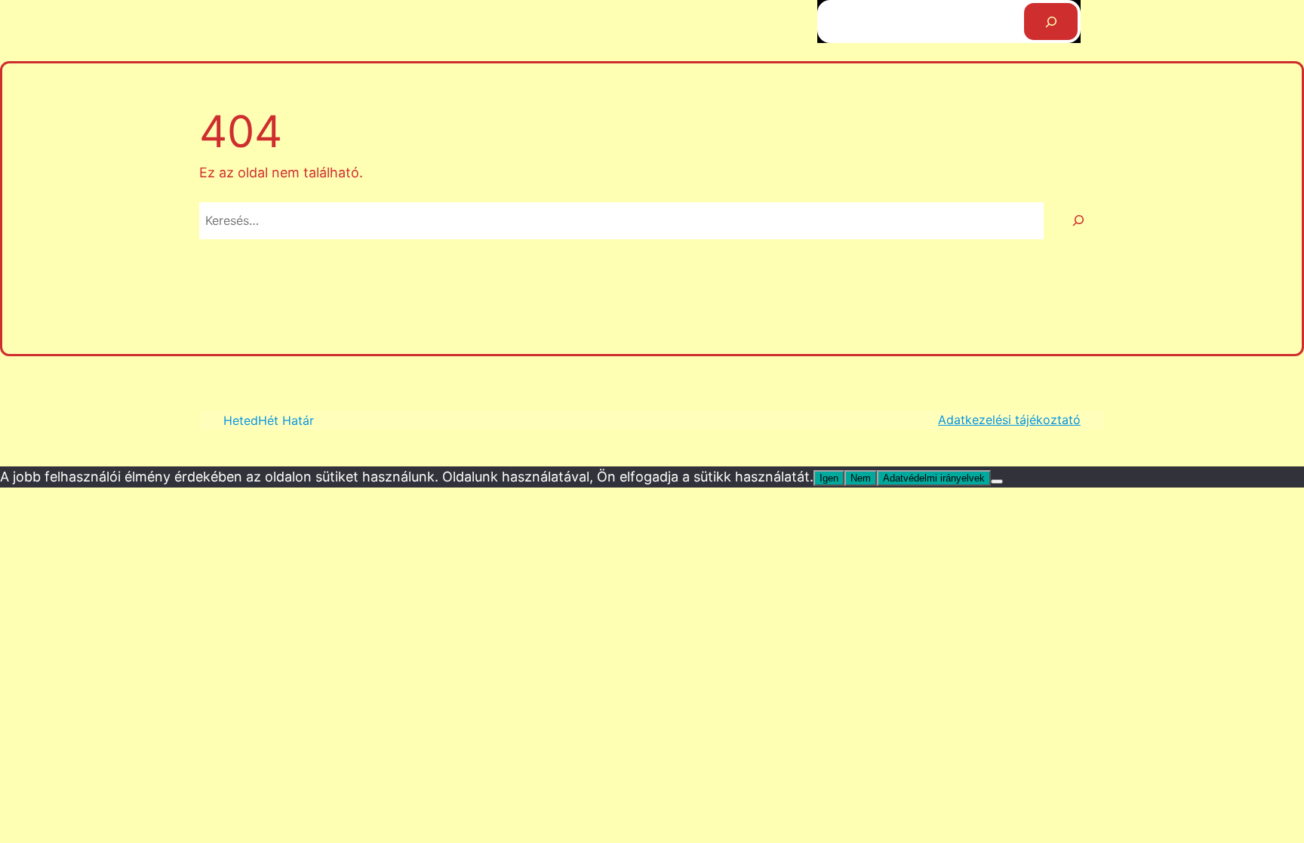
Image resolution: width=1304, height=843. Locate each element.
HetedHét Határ (268, 420)
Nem (860, 478)
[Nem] (997, 481)
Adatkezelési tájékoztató (1009, 419)
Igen (829, 478)
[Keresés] (1051, 21)
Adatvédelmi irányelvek (934, 478)
